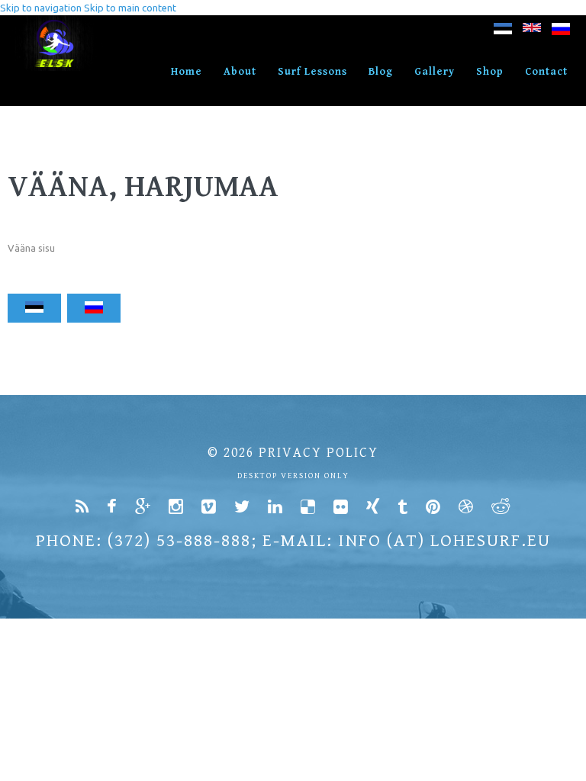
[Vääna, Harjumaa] (503, 31)
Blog (381, 72)
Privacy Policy (318, 453)
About (240, 72)
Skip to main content (130, 7)
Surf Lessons (312, 72)
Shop (490, 72)
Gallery (434, 72)
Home (186, 72)
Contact (546, 72)
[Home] (55, 23)
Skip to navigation (41, 7)
